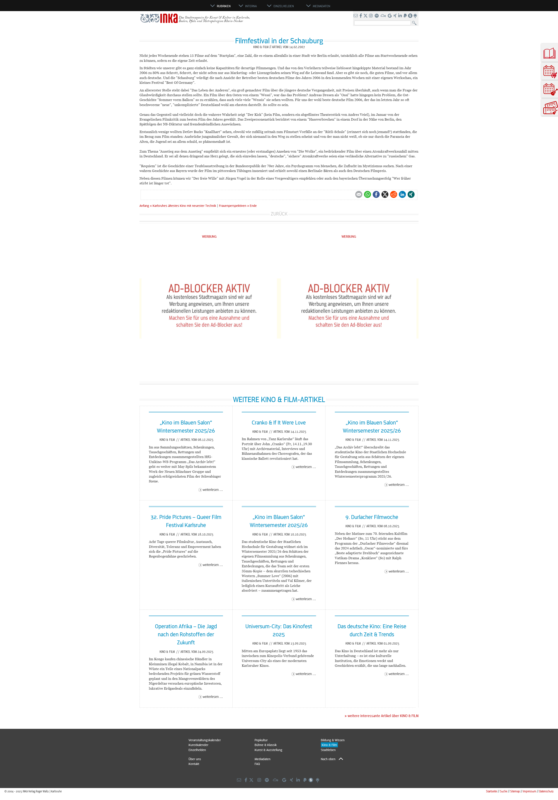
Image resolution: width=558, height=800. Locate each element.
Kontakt (194, 764)
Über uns (195, 759)
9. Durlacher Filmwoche (371, 517)
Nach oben (328, 759)
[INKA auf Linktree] (415, 15)
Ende (253, 205)
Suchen (415, 23)
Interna (251, 6)
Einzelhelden (197, 750)
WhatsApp (367, 194)
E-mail (358, 194)
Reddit (393, 194)
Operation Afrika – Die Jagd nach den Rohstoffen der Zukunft (186, 634)
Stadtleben (328, 750)
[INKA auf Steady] (410, 15)
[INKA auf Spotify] (377, 16)
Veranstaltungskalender (205, 740)
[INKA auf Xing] (395, 16)
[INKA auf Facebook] (361, 16)
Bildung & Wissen (333, 740)
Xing (411, 194)
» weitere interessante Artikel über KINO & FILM (381, 716)
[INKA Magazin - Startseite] (190, 8)
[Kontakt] (356, 16)
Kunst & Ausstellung (268, 750)
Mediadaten (262, 759)
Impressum (529, 791)
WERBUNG (209, 236)
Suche (503, 791)
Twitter (384, 194)
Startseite (491, 791)
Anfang (144, 205)
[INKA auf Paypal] (406, 16)
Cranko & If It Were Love (279, 422)
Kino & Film (168, 439)
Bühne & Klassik (266, 745)
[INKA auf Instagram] (371, 16)
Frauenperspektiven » (234, 205)
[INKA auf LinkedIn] (400, 16)
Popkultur (261, 740)
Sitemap (515, 791)
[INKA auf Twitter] (365, 15)
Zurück (279, 214)
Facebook (376, 194)
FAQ (257, 764)
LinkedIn (402, 194)
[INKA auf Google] (390, 16)
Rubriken (224, 6)
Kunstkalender (198, 745)
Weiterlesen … (213, 489)
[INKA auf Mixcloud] (384, 16)
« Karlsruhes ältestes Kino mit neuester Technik (183, 205)
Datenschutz (546, 791)
